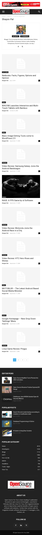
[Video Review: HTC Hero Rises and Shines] (21, 246)
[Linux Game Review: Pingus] (21, 337)
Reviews (5, 162)
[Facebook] (19, 47)
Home (3, 16)
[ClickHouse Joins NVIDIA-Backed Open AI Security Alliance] (7, 399)
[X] (23, 47)
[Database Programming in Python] (7, 423)
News (4, 102)
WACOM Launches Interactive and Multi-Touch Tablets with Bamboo (20, 106)
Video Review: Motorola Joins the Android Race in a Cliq (17, 229)
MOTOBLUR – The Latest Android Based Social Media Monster (20, 289)
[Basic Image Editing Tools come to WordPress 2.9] (21, 124)
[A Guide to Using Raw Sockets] (7, 433)
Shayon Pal (5, 80)
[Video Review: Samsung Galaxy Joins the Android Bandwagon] (21, 154)
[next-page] (26, 360)
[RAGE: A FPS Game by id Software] (21, 186)
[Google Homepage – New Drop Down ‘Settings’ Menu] (21, 306)
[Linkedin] (21, 525)
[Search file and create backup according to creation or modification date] (7, 414)
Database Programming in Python (23, 421)
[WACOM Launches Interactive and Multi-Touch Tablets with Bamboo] (21, 93)
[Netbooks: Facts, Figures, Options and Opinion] (21, 63)
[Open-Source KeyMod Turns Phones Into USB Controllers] (7, 380)
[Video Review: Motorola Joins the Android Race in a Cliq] (21, 216)
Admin (4, 197)
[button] (3, 11)
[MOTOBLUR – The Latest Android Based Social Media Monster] (21, 276)
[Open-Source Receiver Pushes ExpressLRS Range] (7, 389)
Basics (4, 315)
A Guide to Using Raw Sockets (22, 431)
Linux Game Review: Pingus (14, 349)
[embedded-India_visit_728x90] (21, 7)
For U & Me (5, 72)
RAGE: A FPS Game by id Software (17, 200)
